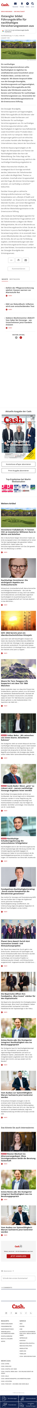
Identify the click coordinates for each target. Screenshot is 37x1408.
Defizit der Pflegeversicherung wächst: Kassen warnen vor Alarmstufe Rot (20, 290)
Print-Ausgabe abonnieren (18, 470)
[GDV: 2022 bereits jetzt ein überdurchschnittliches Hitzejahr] (18, 620)
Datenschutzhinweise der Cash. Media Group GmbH (28, 1333)
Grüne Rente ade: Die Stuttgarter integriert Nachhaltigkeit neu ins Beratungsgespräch (16, 1042)
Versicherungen (7, 1324)
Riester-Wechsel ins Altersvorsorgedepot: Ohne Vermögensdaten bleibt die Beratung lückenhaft (18, 1157)
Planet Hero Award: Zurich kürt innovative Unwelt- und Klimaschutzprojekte (15, 943)
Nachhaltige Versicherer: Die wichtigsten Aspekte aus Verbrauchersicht (14, 582)
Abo (21, 1324)
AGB (21, 1329)
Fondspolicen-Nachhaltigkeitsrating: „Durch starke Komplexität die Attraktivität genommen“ (18, 891)
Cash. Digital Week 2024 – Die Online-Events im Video (17, 1372)
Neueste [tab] (5, 279)
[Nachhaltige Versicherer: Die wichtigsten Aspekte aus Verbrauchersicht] (18, 568)
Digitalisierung (6, 1336)
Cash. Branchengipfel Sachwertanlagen (15, 1378)
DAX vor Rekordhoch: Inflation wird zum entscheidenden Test (20, 305)
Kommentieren (18, 268)
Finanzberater (6, 1326)
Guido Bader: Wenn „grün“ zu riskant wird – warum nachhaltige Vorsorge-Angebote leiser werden (17, 788)
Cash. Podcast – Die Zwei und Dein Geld (15, 1384)
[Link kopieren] (11, 260)
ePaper (22, 1326)
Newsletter (24, 1348)
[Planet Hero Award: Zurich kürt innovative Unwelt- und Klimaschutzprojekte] (18, 929)
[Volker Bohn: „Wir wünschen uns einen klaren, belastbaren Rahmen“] (18, 723)
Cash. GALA (5, 1376)
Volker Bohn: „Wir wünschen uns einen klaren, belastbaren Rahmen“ (17, 737)
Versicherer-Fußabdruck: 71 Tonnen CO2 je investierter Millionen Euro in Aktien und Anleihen (18, 531)
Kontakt (23, 1340)
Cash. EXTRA (5, 1364)
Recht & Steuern (7, 1339)
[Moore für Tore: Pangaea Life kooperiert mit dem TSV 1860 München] (18, 669)
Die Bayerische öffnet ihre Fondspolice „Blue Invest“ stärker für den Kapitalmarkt (18, 996)
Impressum (23, 1338)
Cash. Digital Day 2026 (9, 1369)
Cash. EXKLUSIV (6, 1366)
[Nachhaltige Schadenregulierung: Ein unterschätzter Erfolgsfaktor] (18, 826)
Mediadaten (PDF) (26, 1346)
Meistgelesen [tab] (14, 279)
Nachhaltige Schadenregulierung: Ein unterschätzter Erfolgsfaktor (14, 840)
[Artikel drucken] (18, 260)
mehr (10, 296)
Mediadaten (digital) (27, 1343)
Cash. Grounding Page (28, 1356)
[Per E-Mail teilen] (26, 260)
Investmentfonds (7, 1329)
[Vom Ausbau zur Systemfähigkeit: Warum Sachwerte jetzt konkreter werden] (18, 1080)
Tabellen (23, 1354)
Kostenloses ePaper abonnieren (18, 464)
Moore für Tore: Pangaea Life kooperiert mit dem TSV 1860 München (14, 683)
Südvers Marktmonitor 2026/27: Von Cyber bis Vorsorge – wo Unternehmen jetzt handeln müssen (20, 321)
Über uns (23, 1351)
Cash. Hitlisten (6, 1381)
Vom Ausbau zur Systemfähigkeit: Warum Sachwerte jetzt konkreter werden (17, 1094)
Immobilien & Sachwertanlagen (7, 1332)
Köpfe (3, 1341)
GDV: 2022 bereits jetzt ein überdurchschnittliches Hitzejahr (16, 634)
